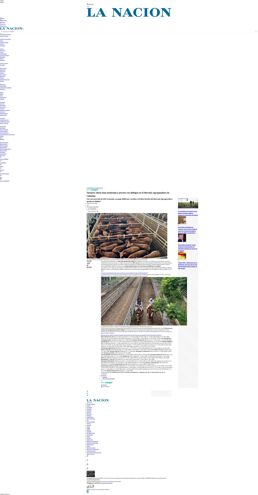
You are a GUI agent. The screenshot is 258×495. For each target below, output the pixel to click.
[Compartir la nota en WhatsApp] (89, 263)
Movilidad (2, 57)
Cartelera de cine (4, 120)
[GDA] (90, 488)
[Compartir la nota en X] (89, 267)
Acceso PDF (3, 126)
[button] (129, 104)
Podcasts (2, 112)
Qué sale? (2, 118)
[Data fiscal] (88, 492)
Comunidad (3, 75)
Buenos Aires (3, 68)
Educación (2, 71)
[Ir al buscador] (88, 6)
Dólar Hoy (2, 50)
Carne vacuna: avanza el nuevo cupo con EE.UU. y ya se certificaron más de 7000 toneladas (124, 273)
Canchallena (3, 97)
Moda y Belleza (4, 113)
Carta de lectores (4, 133)
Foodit (3, 22)
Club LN (4, 24)
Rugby (1, 94)
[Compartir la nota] (87, 263)
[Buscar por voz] (256, 31)
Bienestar (2, 76)
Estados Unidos (4, 63)
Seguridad (2, 70)
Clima (1, 41)
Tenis (1, 96)
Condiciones (104, 483)
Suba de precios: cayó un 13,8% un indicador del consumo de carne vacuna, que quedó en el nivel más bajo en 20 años (131, 335)
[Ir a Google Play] (91, 473)
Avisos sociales (4, 131)
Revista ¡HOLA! (3, 144)
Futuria (2, 49)
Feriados (2, 108)
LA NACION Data (4, 42)
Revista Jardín (3, 150)
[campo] (92, 190)
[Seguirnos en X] (87, 460)
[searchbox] (128, 31)
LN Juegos (2, 102)
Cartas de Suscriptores (6, 87)
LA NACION (90, 188)
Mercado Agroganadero (109, 378)
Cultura (2, 73)
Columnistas (3, 86)
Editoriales (2, 84)
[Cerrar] (23, 29)
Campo (2, 52)
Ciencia (2, 78)
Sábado (2, 136)
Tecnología (3, 105)
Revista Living (3, 147)
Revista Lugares (4, 146)
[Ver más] (102, 380)
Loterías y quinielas (5, 110)
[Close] (87, 391)
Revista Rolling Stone (5, 149)
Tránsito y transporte (5, 39)
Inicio (3, 18)
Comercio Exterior (4, 55)
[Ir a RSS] (87, 469)
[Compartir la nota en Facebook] (87, 267)
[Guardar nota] (89, 261)
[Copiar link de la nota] (87, 265)
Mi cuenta (4, 26)
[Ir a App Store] (91, 476)
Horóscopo (3, 107)
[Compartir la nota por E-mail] (91, 267)
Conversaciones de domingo (7, 134)
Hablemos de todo (4, 79)
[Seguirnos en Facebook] (87, 456)
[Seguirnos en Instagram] (87, 464)
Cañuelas (105, 377)
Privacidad (109, 483)
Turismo (2, 104)
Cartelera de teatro (5, 121)
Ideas (1, 138)
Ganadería (103, 375)
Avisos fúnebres (4, 129)
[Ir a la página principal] (129, 16)
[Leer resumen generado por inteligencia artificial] (87, 261)
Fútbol (1, 92)
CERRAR (2, 0)
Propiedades (3, 54)
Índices (2, 58)
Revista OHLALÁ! (4, 142)
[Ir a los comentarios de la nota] (91, 261)
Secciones (4, 20)
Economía (96, 188)
